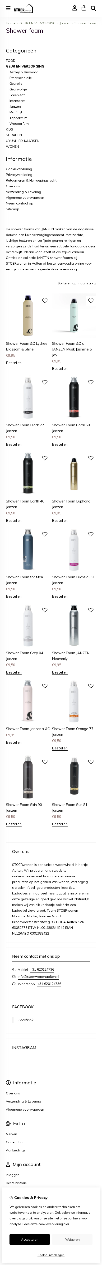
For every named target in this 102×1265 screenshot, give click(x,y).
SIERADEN (14, 135)
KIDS (9, 129)
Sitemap (12, 209)
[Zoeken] (93, 8)
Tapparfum (18, 118)
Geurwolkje (18, 89)
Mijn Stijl (15, 112)
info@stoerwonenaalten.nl (38, 976)
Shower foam (85, 23)
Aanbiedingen (17, 1150)
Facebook (25, 1020)
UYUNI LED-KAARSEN (22, 141)
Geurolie (15, 83)
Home (10, 23)
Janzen (65, 23)
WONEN (12, 146)
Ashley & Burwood (23, 72)
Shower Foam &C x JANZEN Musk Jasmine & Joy (72, 349)
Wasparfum (19, 123)
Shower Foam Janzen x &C (28, 729)
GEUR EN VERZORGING (37, 23)
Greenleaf (17, 95)
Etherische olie (20, 78)
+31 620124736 (42, 969)
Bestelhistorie (16, 1183)
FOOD (10, 60)
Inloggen (12, 1175)
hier (66, 1224)
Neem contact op (19, 203)
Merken (11, 1134)
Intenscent (17, 101)
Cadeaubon (15, 1142)
